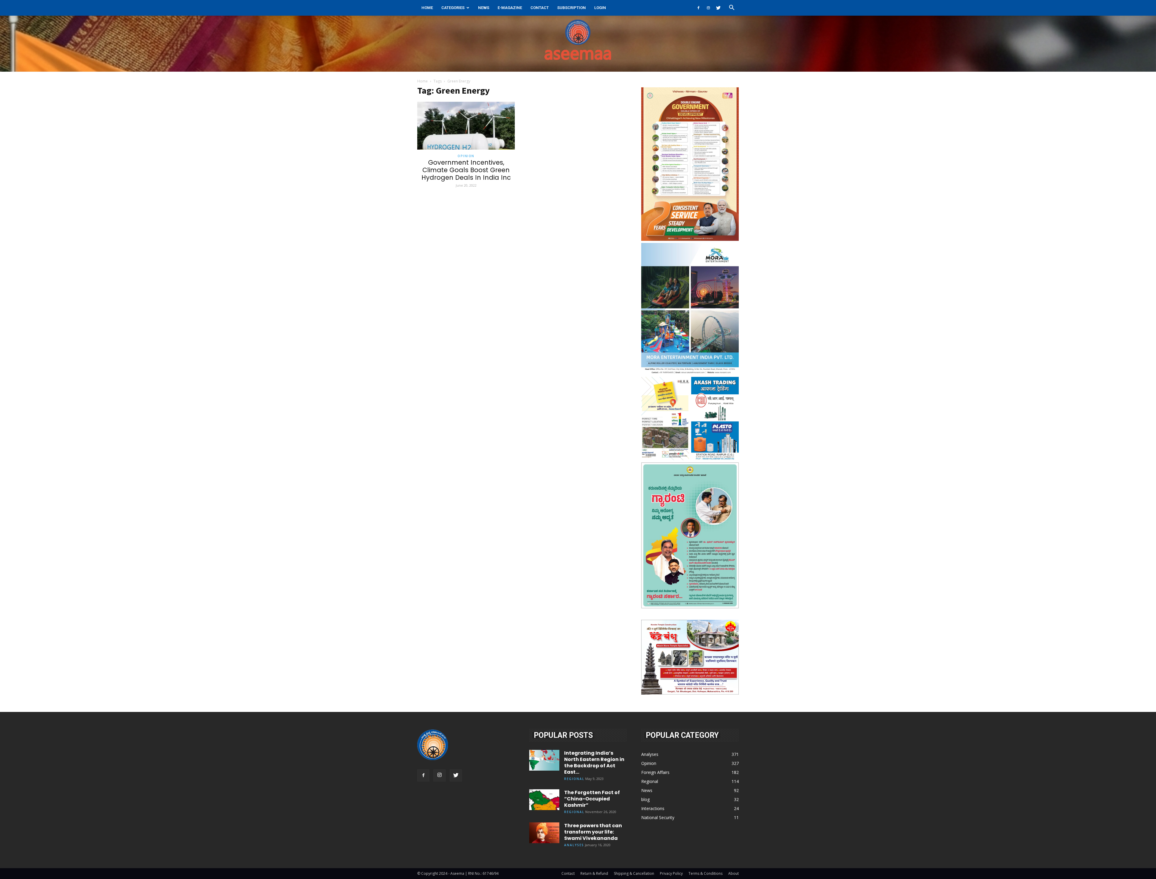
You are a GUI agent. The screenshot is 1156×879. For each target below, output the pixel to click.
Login (600, 7)
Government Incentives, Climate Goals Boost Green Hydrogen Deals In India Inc (466, 170)
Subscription (571, 7)
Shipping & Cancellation (634, 873)
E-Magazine (510, 7)
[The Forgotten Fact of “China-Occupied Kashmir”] (544, 799)
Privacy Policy (671, 873)
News (483, 7)
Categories (453, 7)
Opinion (466, 156)
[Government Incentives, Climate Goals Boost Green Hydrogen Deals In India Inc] (466, 126)
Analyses (574, 845)
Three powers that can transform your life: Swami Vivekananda (593, 832)
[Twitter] (718, 8)
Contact (539, 7)
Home (427, 7)
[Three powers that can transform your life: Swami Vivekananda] (544, 832)
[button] (731, 8)
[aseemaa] (578, 44)
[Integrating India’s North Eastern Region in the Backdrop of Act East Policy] (544, 760)
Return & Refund (594, 873)
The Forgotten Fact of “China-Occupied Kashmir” (592, 799)
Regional (574, 779)
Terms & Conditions (705, 873)
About (733, 873)
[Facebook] (698, 8)
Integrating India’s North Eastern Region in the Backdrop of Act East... (594, 762)
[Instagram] (708, 8)
